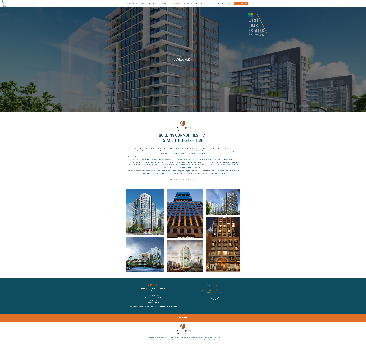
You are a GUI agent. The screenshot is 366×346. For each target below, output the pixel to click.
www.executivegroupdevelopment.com (183, 179)
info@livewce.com (153, 303)
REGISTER (183, 317)
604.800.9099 (153, 300)
